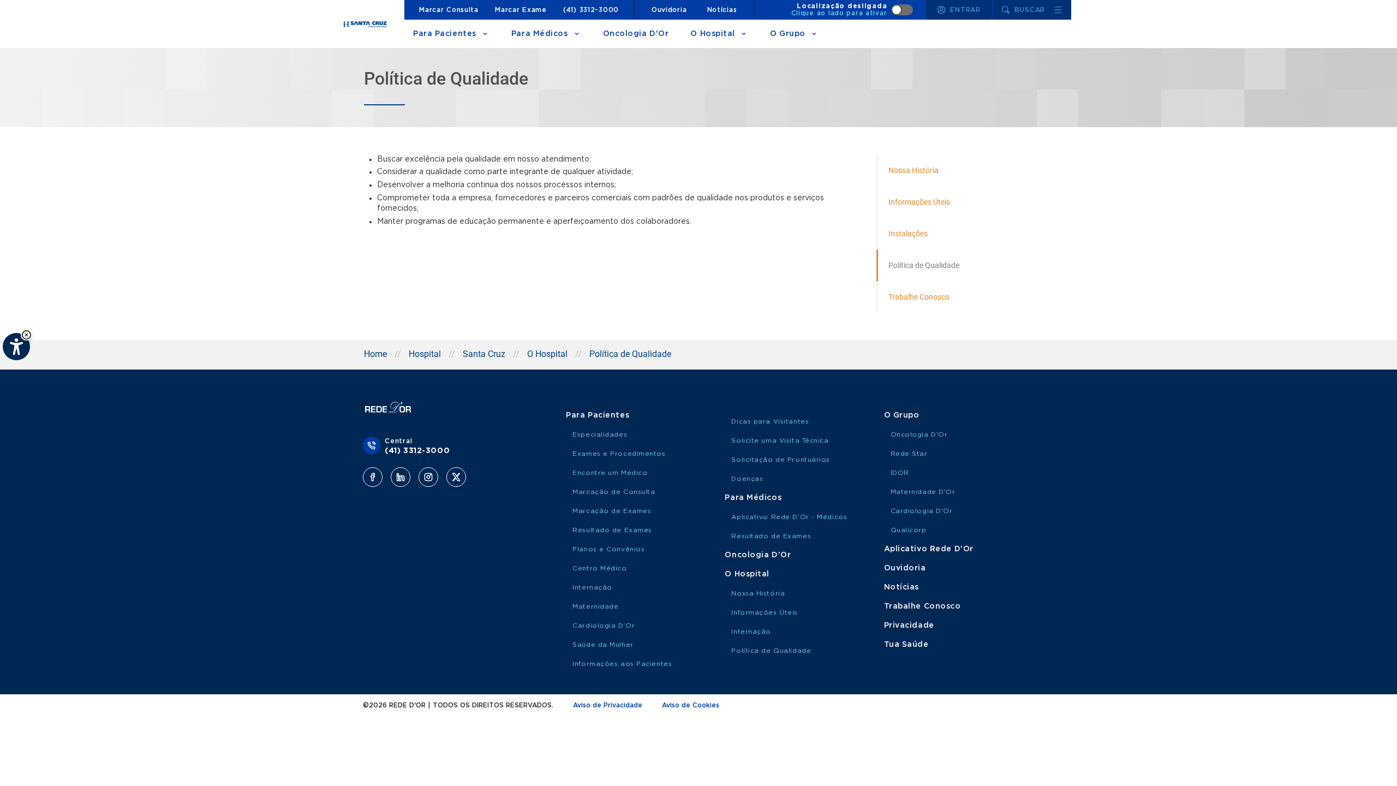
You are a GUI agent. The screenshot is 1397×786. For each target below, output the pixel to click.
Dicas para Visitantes (770, 421)
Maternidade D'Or (923, 492)
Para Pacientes (444, 34)
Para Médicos (539, 34)
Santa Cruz (484, 354)
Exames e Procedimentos (618, 453)
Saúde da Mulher (602, 644)
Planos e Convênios (608, 549)
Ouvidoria (669, 10)
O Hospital (712, 34)
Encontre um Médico (609, 472)
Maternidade (595, 606)
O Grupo (787, 34)
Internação (592, 587)
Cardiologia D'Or (922, 511)
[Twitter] (456, 477)
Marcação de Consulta (613, 492)
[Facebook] (372, 477)
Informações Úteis (764, 612)
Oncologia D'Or (636, 34)
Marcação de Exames (611, 511)
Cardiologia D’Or (603, 625)
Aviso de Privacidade (607, 705)
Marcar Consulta (449, 10)
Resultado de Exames (612, 530)
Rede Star (909, 453)
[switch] (852, 10)
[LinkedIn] (400, 477)
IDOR (900, 472)
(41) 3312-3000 (591, 10)
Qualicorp (909, 530)
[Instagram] (428, 477)
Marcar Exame (521, 10)
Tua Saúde (906, 644)
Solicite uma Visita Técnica (779, 440)
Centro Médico (599, 568)
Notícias (722, 10)
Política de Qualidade (771, 650)
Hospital (425, 354)
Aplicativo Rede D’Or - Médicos (789, 517)
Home (375, 354)
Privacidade (909, 625)
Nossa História (758, 593)
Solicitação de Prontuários (780, 459)
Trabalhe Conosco (922, 606)
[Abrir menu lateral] (1058, 10)
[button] (26, 335)
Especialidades (599, 434)
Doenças (747, 478)
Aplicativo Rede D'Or (929, 549)
